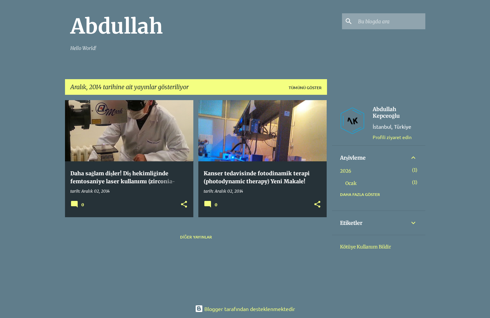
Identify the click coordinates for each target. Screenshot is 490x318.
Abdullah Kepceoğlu (386, 112)
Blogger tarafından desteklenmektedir (249, 308)
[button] (184, 204)
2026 (345, 171)
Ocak (351, 183)
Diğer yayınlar (196, 237)
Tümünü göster (305, 87)
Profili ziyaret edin (392, 137)
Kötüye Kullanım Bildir (365, 247)
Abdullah (116, 26)
